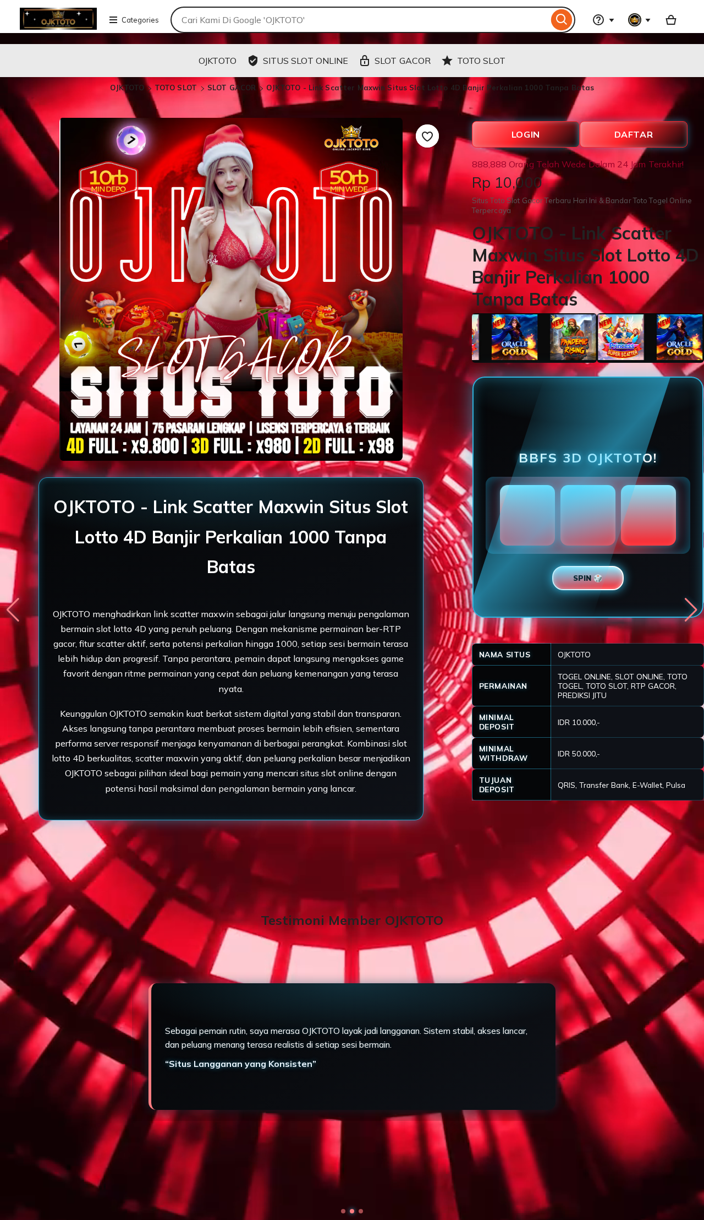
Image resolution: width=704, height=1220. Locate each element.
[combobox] (359, 20)
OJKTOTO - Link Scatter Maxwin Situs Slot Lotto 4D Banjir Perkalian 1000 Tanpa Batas (430, 87)
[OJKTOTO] (58, 26)
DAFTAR (633, 134)
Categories (140, 19)
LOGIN (526, 134)
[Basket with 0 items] (671, 20)
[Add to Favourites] (427, 136)
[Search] (561, 20)
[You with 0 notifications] (640, 20)
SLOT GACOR (231, 87)
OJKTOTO (127, 87)
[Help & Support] (603, 20)
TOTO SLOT (177, 87)
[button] (343, 1211)
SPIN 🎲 (588, 578)
